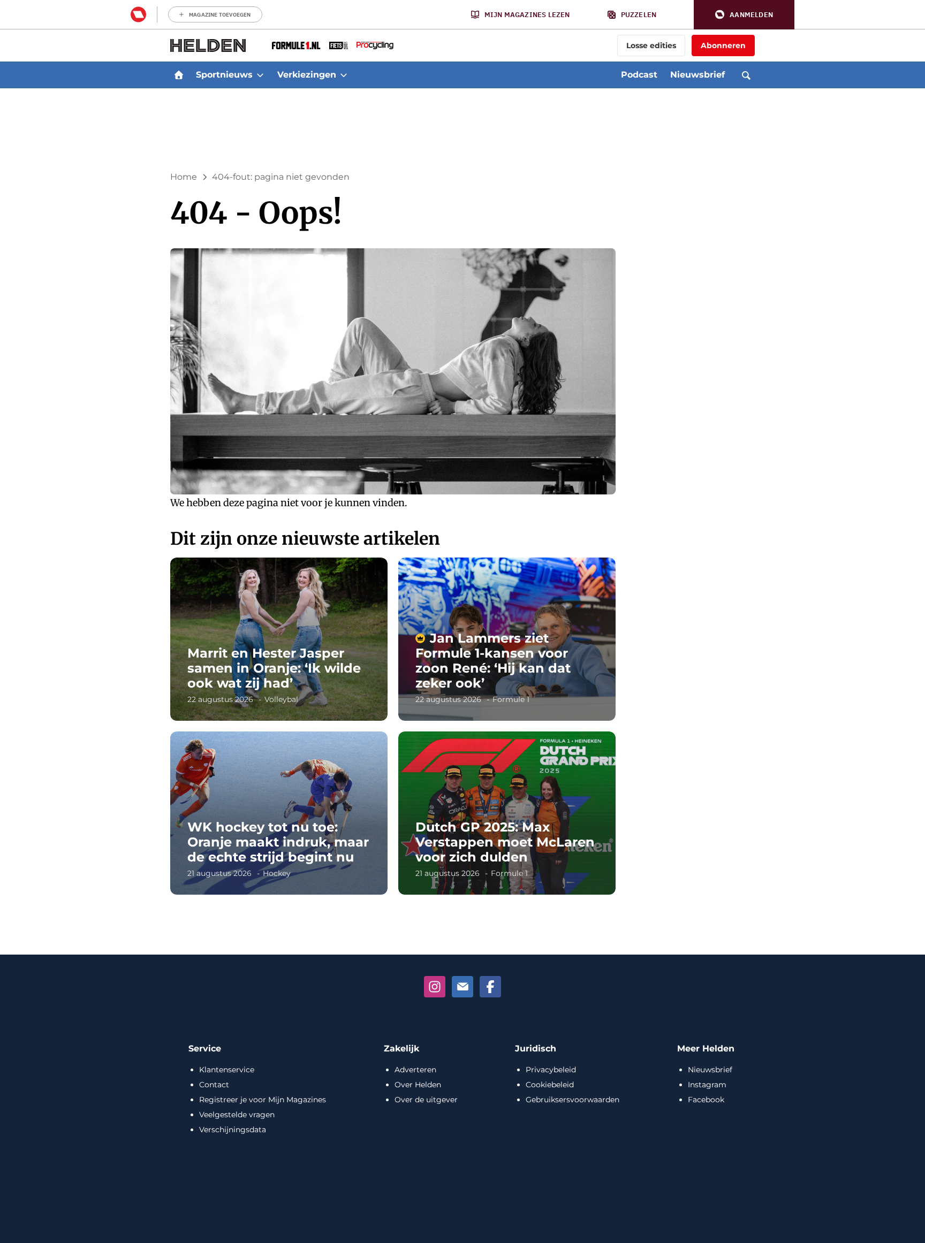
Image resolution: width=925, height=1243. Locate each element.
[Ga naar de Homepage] (208, 45)
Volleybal (281, 699)
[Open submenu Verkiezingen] (343, 74)
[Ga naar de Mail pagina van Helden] (462, 986)
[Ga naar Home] (178, 74)
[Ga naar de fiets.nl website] (338, 45)
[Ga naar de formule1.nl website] (296, 45)
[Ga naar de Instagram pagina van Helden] (434, 986)
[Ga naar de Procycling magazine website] (375, 45)
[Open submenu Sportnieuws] (260, 74)
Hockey (277, 873)
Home (183, 177)
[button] (744, 14)
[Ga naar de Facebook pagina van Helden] (490, 986)
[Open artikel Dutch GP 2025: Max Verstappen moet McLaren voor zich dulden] (507, 813)
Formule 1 (510, 699)
